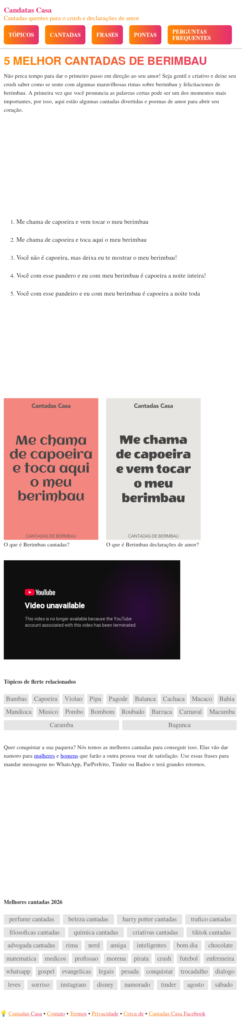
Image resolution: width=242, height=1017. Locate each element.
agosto (195, 984)
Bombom (102, 711)
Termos (78, 1013)
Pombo (74, 711)
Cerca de (134, 1013)
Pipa (95, 699)
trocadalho (194, 971)
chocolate (220, 945)
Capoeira (45, 699)
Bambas (16, 699)
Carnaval (190, 711)
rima (72, 945)
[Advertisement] (121, 167)
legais (106, 971)
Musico (48, 711)
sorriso (40, 984)
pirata (141, 958)
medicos (55, 958)
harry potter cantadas (150, 919)
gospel (46, 971)
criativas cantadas (155, 932)
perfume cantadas (31, 919)
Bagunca (179, 725)
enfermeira (220, 958)
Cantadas (65, 34)
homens (69, 755)
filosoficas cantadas (34, 932)
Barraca (162, 711)
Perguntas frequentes (191, 34)
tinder (168, 984)
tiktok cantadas (211, 932)
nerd (94, 945)
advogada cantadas (31, 945)
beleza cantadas (88, 919)
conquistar (159, 971)
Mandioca (19, 711)
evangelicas (76, 971)
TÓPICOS (21, 34)
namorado (137, 984)
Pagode (118, 699)
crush (164, 958)
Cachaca (174, 699)
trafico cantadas (211, 919)
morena (116, 958)
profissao (86, 958)
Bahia (226, 699)
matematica (21, 958)
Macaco (202, 699)
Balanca (145, 699)
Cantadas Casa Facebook (177, 1013)
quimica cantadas (96, 932)
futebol (189, 958)
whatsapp (18, 971)
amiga (118, 945)
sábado (224, 984)
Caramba (61, 725)
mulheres (44, 755)
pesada (130, 971)
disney (105, 984)
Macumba (222, 711)
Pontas (145, 34)
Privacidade (105, 1013)
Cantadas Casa (25, 1013)
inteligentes (151, 945)
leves (14, 984)
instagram (73, 984)
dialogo (224, 971)
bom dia (187, 945)
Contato (56, 1013)
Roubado (133, 711)
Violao (73, 699)
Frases (107, 34)
